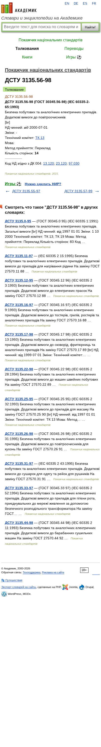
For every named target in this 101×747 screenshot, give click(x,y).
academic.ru (19, 7)
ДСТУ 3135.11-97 (19, 256)
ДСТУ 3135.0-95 (18, 221)
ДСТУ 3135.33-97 (19, 488)
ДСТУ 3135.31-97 (19, 463)
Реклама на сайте (53, 572)
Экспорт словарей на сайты (18, 587)
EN (67, 3)
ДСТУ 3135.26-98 (19, 434)
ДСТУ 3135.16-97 (19, 305)
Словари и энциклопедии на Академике (42, 18)
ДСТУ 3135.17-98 (19, 334)
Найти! (90, 27)
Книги (27, 57)
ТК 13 (39, 138)
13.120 (48, 163)
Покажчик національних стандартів (51, 40)
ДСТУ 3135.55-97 (26, 191)
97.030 (74, 163)
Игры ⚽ (74, 57)
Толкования (27, 48)
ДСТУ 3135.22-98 (19, 369)
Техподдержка (31, 572)
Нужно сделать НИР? (43, 184)
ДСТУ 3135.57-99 (78, 191)
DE (76, 3)
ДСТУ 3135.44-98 (19, 523)
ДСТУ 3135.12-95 (19, 280)
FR (94, 3)
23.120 (61, 163)
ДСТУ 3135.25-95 (19, 399)
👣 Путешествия (11, 580)
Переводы (74, 48)
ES (85, 3)
